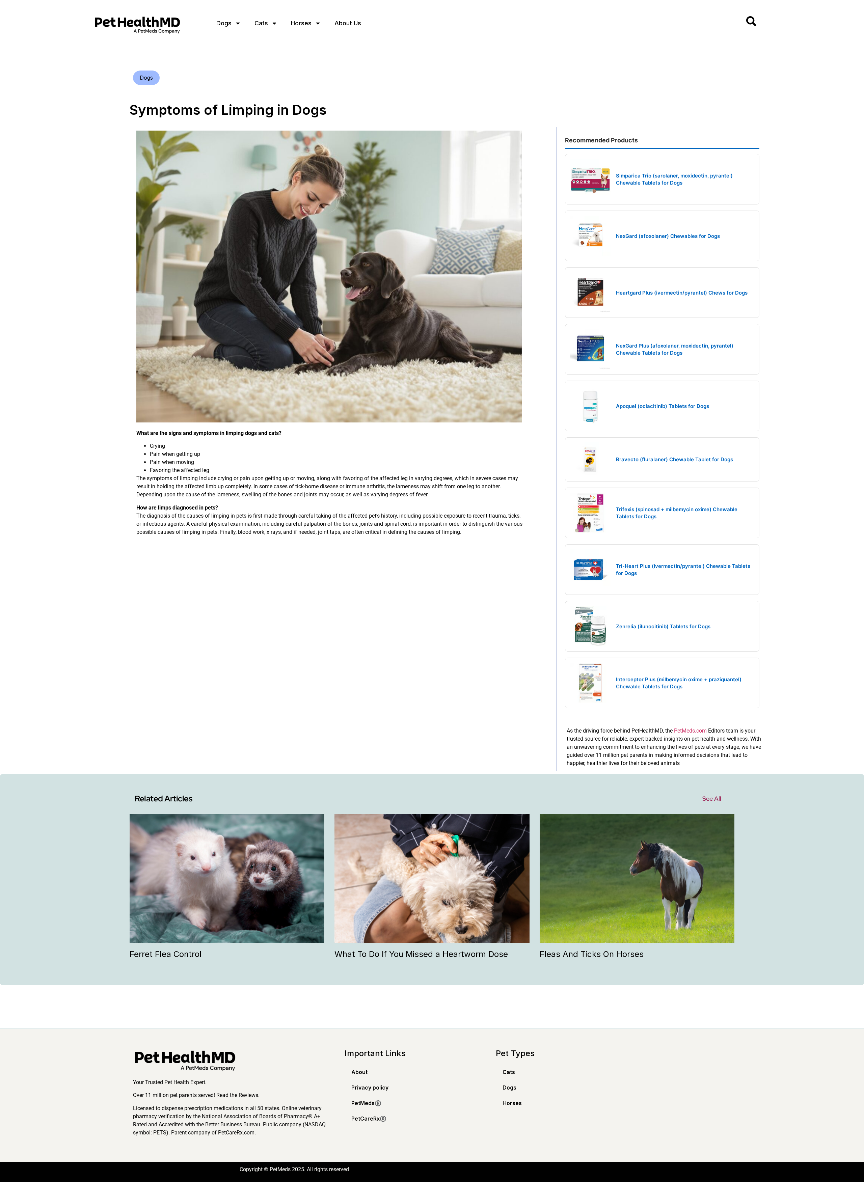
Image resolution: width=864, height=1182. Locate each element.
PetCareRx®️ (368, 1118)
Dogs (224, 23)
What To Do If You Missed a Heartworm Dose (421, 954)
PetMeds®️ (366, 1103)
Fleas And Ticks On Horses (592, 954)
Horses (301, 23)
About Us (347, 23)
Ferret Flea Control (165, 954)
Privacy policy (369, 1087)
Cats (261, 23)
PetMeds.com (690, 730)
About (359, 1072)
